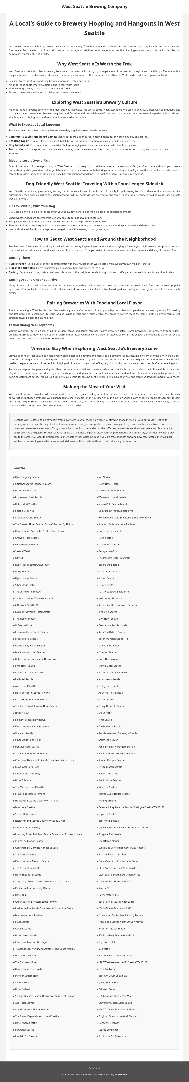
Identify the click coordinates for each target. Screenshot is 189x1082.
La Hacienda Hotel (108, 645)
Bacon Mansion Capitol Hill (113, 638)
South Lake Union (108, 739)
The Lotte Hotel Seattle (28, 591)
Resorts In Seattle (108, 773)
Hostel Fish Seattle (25, 955)
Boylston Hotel (106, 942)
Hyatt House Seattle (26, 578)
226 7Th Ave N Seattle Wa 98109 (116, 1009)
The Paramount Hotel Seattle (31, 753)
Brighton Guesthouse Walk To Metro (118, 1016)
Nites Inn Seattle (107, 787)
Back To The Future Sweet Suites (116, 901)
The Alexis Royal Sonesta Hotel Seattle (36, 706)
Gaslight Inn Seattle (109, 571)
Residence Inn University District (33, 888)
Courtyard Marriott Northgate (32, 942)
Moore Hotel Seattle (26, 638)
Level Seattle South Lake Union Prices (119, 874)
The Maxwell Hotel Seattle (29, 787)
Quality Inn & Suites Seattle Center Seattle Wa (123, 827)
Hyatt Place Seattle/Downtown (32, 564)
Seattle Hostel (106, 699)
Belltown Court (106, 989)
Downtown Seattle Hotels (112, 625)
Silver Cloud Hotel (25, 585)
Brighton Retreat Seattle (112, 928)
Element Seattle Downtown (30, 719)
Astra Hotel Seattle (25, 686)
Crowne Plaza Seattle (27, 537)
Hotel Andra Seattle (26, 1023)
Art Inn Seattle (106, 578)
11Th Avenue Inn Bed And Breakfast (118, 868)
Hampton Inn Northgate (28, 969)
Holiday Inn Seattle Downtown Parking (36, 800)
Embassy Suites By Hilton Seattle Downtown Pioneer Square (48, 834)
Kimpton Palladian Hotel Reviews (116, 524)
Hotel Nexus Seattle (26, 935)
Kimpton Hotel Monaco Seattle (32, 861)
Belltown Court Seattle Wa (113, 975)
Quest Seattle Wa (108, 982)
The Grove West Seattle (111, 490)
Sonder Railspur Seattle (111, 760)
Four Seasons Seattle (27, 544)
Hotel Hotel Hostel (108, 484)
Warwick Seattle (24, 733)
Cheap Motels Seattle (110, 767)
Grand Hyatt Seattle (26, 490)
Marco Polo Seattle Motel (112, 504)
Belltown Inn (22, 713)
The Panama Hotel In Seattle (114, 558)
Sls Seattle (104, 948)
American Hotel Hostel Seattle (32, 1009)
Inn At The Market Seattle (29, 841)
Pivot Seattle (105, 719)
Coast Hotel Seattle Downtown (32, 699)
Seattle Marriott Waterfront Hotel (34, 598)
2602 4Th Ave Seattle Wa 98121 (115, 908)
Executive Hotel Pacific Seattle (31, 632)
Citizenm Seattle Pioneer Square (33, 484)
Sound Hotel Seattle (26, 814)
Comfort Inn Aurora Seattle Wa (115, 510)
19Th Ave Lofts (106, 969)
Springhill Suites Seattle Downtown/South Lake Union (45, 996)
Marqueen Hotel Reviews (29, 915)
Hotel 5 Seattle (23, 780)
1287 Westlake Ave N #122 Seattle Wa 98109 (122, 962)
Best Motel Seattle (108, 820)
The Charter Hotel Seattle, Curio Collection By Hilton (44, 524)
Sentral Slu (104, 888)
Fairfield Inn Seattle (26, 1036)
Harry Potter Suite (108, 895)
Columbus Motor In (109, 544)
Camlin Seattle (23, 928)
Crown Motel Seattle (109, 665)
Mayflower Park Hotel (27, 767)
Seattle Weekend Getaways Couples (118, 733)
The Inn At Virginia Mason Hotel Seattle (37, 1016)
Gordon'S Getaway (108, 1023)
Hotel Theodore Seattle (28, 874)
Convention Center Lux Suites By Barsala (120, 915)
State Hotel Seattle (25, 854)
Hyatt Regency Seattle (27, 477)
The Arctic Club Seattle (27, 868)
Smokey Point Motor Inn (112, 854)
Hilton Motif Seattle (26, 504)
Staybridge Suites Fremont (30, 793)
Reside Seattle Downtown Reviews (117, 605)
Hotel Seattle (105, 537)
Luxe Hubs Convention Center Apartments (122, 847)
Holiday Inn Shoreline (110, 598)
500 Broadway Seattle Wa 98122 (116, 935)
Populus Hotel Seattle (27, 746)
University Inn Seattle (110, 531)
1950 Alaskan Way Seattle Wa (114, 996)
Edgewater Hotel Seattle (28, 497)
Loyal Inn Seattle (107, 814)
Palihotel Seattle (24, 679)
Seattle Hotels (23, 982)
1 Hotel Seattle (106, 585)
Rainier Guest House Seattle (114, 793)
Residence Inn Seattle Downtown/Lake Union (40, 820)
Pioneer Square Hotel (27, 975)
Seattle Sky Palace (108, 1029)
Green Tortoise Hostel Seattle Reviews (36, 901)
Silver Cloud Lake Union (28, 739)
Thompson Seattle (25, 618)
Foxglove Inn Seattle (109, 834)
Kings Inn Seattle (107, 611)
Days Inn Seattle (107, 652)
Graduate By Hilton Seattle (30, 645)
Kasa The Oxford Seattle (111, 632)
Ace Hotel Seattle (24, 1002)
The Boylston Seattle (109, 726)
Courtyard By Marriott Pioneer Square (36, 847)
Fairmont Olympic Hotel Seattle (32, 611)
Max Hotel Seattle (25, 807)
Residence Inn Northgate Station (116, 746)
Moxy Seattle (22, 571)
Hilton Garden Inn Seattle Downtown (36, 659)
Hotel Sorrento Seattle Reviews (32, 692)
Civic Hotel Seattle (108, 618)
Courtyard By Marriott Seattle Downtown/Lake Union (45, 760)
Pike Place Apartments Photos (115, 955)
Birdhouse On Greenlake (112, 1036)
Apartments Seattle (109, 679)
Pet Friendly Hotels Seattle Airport (117, 753)
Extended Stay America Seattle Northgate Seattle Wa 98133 (131, 807)
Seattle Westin (23, 551)
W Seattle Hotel (23, 625)
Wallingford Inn (107, 800)
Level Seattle (22, 921)
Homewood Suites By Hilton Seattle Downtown (124, 517)
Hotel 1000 (21, 895)
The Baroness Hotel (26, 962)
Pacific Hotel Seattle (109, 780)
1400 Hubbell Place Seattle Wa (115, 881)
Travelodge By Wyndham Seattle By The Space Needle (45, 948)
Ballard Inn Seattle (108, 564)
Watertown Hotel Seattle (112, 497)
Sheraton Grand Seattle (28, 517)
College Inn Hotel (108, 686)
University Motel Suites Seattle (115, 1002)
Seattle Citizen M (24, 510)
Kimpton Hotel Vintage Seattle (32, 726)
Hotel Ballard (22, 989)
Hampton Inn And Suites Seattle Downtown (39, 531)
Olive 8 (19, 558)
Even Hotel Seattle (25, 665)
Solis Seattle (105, 713)
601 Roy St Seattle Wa (27, 605)
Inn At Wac (104, 477)
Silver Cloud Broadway (27, 827)
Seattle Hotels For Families (113, 672)
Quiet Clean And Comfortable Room (118, 861)
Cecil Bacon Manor (108, 841)
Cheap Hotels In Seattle (111, 706)
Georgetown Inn (107, 551)
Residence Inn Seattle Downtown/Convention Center (44, 908)
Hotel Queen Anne (108, 659)
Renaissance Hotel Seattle (29, 672)
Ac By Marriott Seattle (110, 692)
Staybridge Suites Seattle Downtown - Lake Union (42, 881)
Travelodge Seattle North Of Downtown (120, 921)
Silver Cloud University (27, 773)
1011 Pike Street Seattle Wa (113, 591)
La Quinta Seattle (24, 1029)
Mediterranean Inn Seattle (30, 652)
